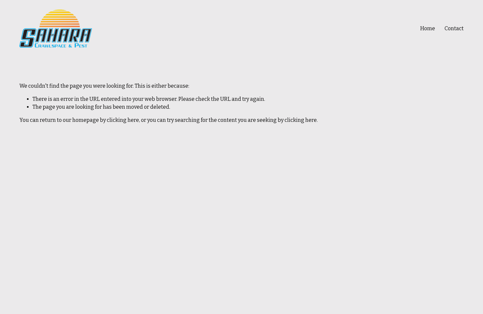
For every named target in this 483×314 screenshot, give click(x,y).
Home (427, 28)
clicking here (123, 120)
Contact (454, 28)
